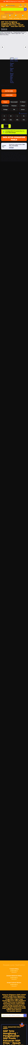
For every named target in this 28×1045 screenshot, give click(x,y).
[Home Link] (10, 5)
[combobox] (12, 9)
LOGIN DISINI (8, 95)
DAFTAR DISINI (9, 91)
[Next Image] (25, 47)
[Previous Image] (2, 47)
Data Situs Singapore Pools (14, 138)
